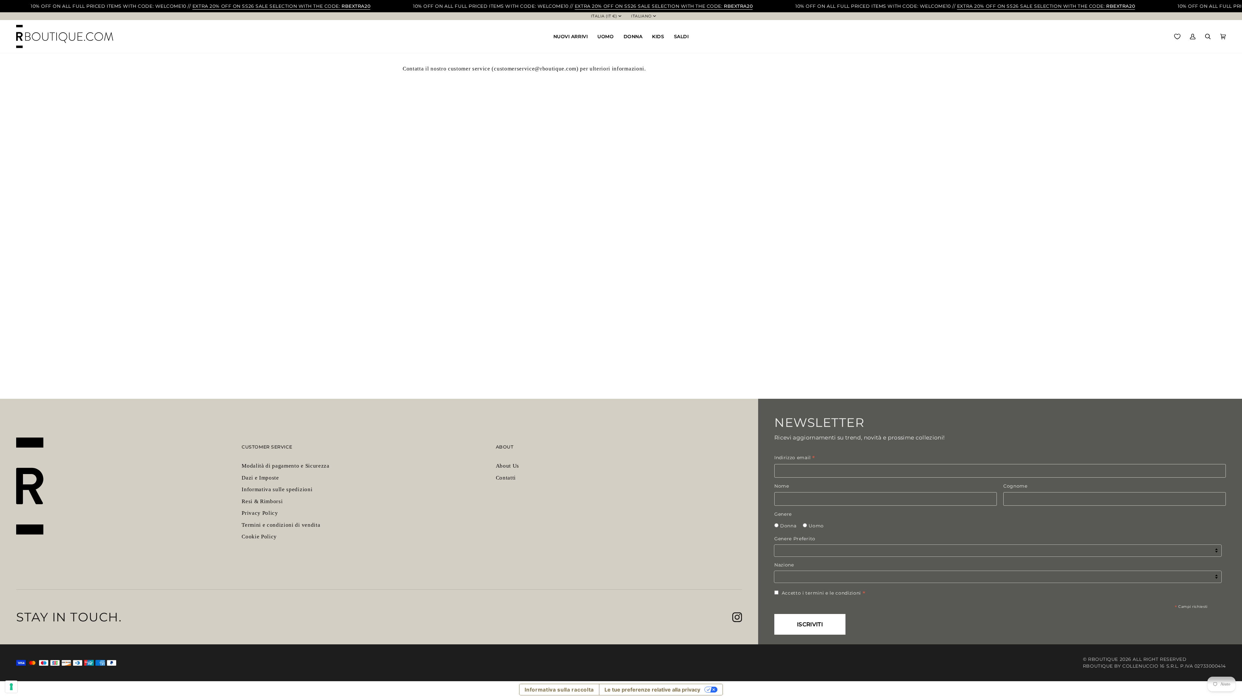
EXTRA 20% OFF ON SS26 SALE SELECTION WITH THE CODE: (281, 6)
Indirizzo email (794, 457)
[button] (571, 36)
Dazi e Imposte (260, 478)
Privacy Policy (260, 513)
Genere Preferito (794, 539)
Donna (788, 526)
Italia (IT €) (604, 16)
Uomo (816, 526)
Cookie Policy (259, 537)
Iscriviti (810, 624)
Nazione (784, 565)
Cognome (1015, 486)
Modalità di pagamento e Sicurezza (285, 466)
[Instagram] (737, 617)
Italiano (641, 16)
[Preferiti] (1177, 36)
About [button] (505, 447)
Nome (781, 486)
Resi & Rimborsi (262, 501)
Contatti (506, 478)
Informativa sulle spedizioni (277, 489)
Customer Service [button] (267, 447)
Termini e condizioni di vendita (281, 525)
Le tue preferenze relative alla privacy (652, 689)
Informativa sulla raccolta (559, 689)
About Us (507, 466)
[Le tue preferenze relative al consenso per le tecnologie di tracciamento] (11, 687)
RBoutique (1103, 659)
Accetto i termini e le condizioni (824, 593)
